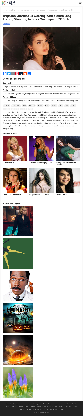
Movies (68, 407)
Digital (13, 407)
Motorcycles (36, 404)
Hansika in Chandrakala (12, 195)
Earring (54, 105)
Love (55, 407)
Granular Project (44, 412)
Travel (61, 409)
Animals (15, 404)
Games (39, 407)
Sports (46, 409)
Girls (60, 105)
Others (29, 409)
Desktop (40, 105)
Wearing (23, 109)
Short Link (7, 83)
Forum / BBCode (9, 97)
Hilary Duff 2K (8, 163)
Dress (47, 105)
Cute (7, 407)
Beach (28, 404)
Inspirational (47, 407)
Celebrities (12, 10)
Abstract (8, 404)
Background (16, 105)
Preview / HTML (9, 90)
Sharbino (7, 109)
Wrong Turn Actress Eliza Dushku (66, 164)
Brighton (32, 105)
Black (24, 105)
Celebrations (57, 404)
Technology (53, 409)
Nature (22, 409)
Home (5, 10)
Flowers (32, 407)
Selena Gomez (61, 195)
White (30, 109)
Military (61, 407)
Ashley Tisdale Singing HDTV (40, 163)
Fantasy (20, 407)
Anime (22, 404)
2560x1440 (6, 105)
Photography (37, 409)
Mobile (73, 105)
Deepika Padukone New (39, 195)
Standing (15, 109)
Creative (74, 404)
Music (75, 407)
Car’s (49, 404)
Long (66, 105)
